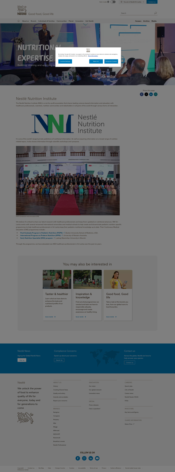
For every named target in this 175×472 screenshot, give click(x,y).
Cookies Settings (65, 61)
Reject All (96, 61)
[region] (88, 57)
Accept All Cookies (111, 61)
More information (93, 56)
